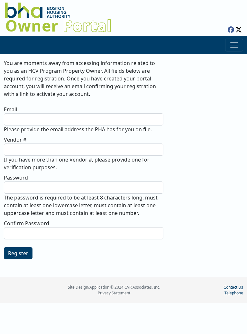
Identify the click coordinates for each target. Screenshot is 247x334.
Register (18, 253)
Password (16, 177)
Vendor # (15, 139)
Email (10, 109)
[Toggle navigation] (234, 45)
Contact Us (233, 287)
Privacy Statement (114, 293)
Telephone (233, 293)
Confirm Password (26, 223)
